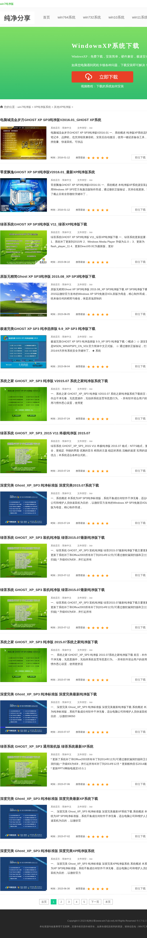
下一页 (95, 901)
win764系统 (66, 17)
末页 (108, 901)
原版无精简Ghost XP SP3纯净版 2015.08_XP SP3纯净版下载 (47, 276)
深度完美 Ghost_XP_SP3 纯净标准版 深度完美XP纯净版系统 (47, 851)
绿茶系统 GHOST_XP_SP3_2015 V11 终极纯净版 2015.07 (45, 433)
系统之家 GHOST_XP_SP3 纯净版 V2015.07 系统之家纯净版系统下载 (54, 381)
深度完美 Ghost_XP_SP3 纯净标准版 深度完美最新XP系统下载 (49, 799)
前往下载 (140, 157)
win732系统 (92, 17)
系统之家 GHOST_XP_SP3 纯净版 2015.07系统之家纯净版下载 (49, 642)
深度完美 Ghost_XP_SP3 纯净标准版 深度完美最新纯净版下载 (48, 694)
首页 (46, 17)
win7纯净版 (7, 3)
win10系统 (116, 17)
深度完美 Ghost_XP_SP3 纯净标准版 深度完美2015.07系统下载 (49, 485)
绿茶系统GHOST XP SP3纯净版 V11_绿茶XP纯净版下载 (43, 224)
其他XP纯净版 (62, 106)
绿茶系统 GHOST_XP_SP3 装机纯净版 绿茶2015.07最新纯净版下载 (52, 538)
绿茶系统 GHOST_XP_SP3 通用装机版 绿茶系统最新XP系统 (46, 746)
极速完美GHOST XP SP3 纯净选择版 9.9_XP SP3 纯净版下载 (47, 329)
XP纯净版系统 (42, 106)
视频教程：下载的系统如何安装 (102, 86)
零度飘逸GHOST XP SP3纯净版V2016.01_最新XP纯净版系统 (47, 172)
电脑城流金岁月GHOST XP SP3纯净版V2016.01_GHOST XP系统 (50, 120)
